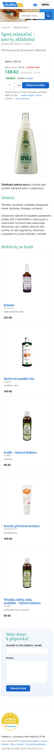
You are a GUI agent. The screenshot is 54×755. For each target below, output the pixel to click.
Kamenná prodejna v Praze (34, 741)
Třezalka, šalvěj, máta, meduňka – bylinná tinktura (22, 602)
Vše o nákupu (17, 744)
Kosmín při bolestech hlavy (22, 527)
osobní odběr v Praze (31, 95)
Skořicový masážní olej (19, 380)
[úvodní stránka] (12, 4)
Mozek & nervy (21, 27)
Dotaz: (10, 657)
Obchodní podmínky (36, 744)
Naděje (29, 78)
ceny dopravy (22, 98)
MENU (45, 4)
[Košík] (35, 5)
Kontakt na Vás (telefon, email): (24, 645)
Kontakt (5, 744)
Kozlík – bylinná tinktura (20, 454)
